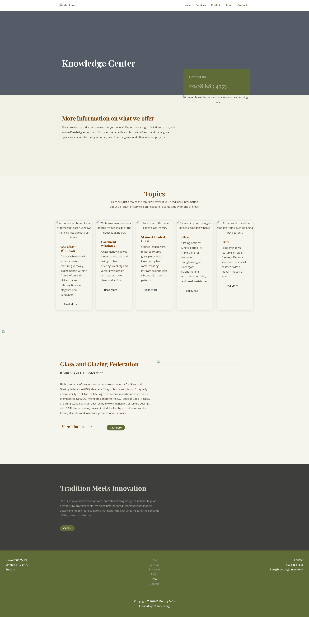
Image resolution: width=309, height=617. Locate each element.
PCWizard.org (161, 606)
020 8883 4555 (294, 564)
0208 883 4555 (208, 86)
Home (187, 5)
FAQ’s (154, 574)
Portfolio (216, 5)
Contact (242, 5)
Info (228, 5)
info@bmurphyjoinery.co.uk (286, 569)
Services (201, 5)
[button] (229, 5)
